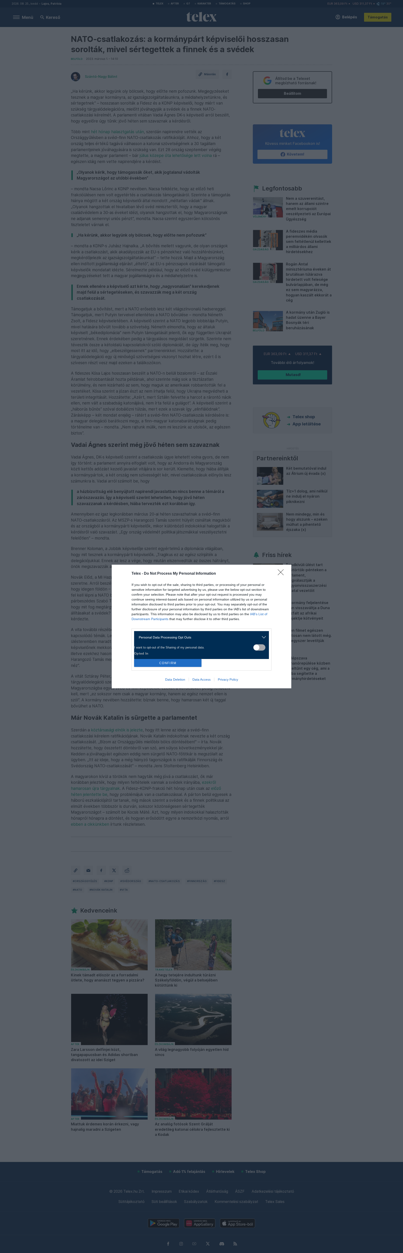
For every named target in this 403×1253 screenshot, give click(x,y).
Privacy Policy (228, 679)
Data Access (201, 679)
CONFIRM (168, 663)
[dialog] (201, 626)
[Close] (282, 573)
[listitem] (199, 637)
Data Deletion (175, 679)
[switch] (259, 647)
